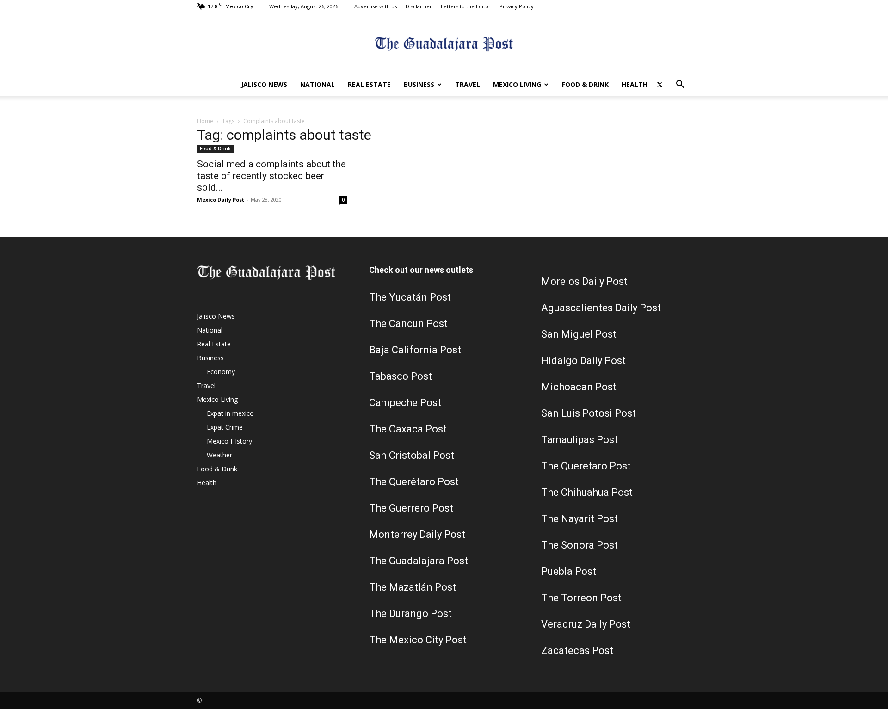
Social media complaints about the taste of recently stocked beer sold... (271, 176)
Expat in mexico (230, 413)
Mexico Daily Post (220, 199)
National (317, 84)
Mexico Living (517, 84)
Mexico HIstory (229, 441)
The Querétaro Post (414, 481)
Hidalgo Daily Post (583, 360)
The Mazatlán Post (412, 587)
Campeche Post (405, 402)
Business (419, 84)
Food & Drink (585, 84)
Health (635, 84)
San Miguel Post (579, 334)
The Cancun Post (408, 323)
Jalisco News (264, 84)
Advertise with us (375, 6)
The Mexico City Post (418, 640)
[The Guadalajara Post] (444, 44)
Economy (221, 371)
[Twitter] (659, 85)
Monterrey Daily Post (417, 534)
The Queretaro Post (586, 466)
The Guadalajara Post (418, 561)
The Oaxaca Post (408, 429)
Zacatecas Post (577, 650)
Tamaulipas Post (579, 439)
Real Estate (369, 84)
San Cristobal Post (411, 455)
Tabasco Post (400, 376)
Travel (467, 84)
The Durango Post (410, 613)
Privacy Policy (517, 6)
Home (205, 121)
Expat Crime (225, 427)
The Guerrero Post (411, 508)
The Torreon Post (581, 598)
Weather (219, 454)
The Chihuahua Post (587, 492)
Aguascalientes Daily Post (601, 308)
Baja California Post (415, 350)
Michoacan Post (579, 387)
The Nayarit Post (579, 518)
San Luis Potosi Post (588, 413)
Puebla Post (568, 571)
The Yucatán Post (410, 297)
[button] (680, 85)
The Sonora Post (579, 545)
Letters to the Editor (466, 6)
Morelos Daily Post (584, 281)
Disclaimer (419, 6)
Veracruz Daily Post (585, 624)
